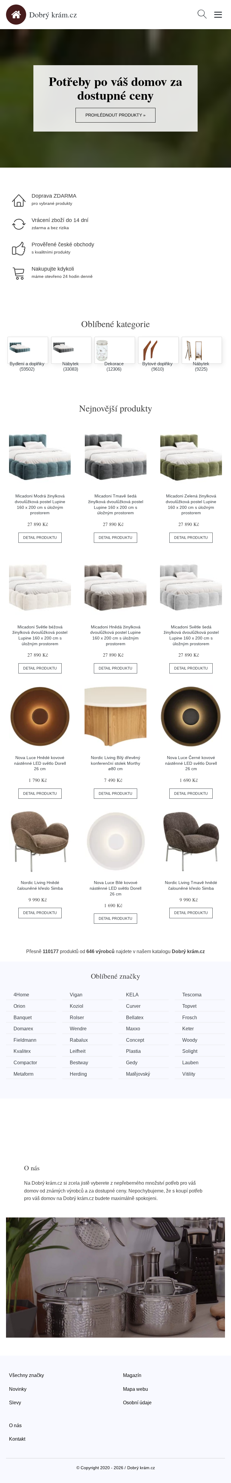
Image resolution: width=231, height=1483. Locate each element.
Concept (135, 1040)
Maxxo (133, 1028)
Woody (189, 1040)
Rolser (77, 1017)
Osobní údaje (137, 1402)
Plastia (133, 1051)
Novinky (17, 1389)
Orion (19, 1006)
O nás (15, 1425)
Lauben (190, 1062)
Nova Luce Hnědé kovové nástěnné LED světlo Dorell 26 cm (40, 763)
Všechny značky (26, 1375)
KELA (132, 994)
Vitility (188, 1074)
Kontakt (17, 1439)
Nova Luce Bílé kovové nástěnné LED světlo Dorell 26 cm (115, 888)
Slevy (15, 1402)
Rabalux (79, 1040)
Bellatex (134, 1017)
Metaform (23, 1074)
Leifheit (77, 1051)
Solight (189, 1051)
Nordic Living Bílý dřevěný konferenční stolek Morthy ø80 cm (115, 763)
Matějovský (138, 1074)
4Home (21, 994)
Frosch (189, 1017)
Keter (188, 1028)
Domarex (23, 1028)
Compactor (25, 1062)
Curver (133, 1006)
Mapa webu (135, 1389)
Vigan (76, 994)
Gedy (131, 1062)
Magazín (132, 1375)
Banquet (23, 1017)
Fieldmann (25, 1040)
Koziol (76, 1006)
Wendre (78, 1028)
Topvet (189, 1006)
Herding (78, 1074)
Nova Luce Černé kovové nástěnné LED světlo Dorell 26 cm (191, 763)
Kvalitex (22, 1051)
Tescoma (192, 994)
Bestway (79, 1062)
